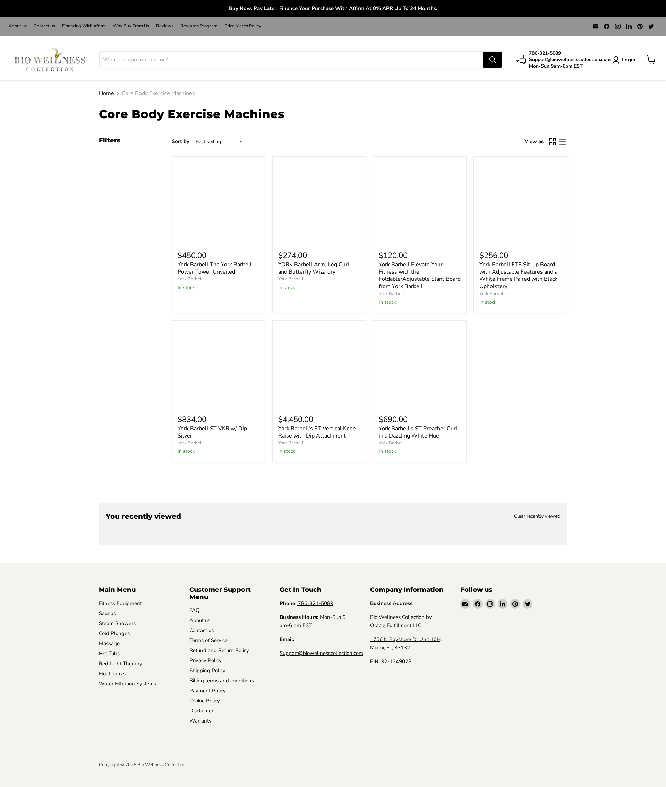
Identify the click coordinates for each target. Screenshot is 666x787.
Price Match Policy (242, 26)
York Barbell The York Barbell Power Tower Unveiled (215, 268)
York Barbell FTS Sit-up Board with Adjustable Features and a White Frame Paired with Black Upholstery (518, 275)
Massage (109, 643)
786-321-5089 (315, 603)
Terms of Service (208, 640)
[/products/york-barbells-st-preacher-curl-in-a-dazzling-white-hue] (420, 367)
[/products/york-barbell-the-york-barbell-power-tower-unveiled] (218, 203)
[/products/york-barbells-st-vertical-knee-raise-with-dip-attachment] (319, 367)
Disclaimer (201, 710)
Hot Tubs (109, 653)
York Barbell (190, 279)
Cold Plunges (114, 633)
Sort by (180, 142)
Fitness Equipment (120, 603)
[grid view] (552, 142)
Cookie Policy (204, 700)
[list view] (562, 142)
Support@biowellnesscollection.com (321, 653)
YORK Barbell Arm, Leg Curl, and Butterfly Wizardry (314, 268)
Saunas (107, 613)
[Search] (492, 60)
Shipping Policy (207, 670)
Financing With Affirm (84, 26)
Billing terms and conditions (221, 680)
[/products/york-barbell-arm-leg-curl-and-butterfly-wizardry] (319, 203)
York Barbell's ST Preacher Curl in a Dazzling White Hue (418, 432)
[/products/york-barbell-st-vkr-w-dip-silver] (218, 367)
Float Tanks (112, 673)
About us (18, 26)
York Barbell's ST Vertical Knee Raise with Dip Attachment (317, 432)
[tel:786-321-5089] (297, 603)
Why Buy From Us (131, 26)
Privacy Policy (205, 660)
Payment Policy (207, 690)
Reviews (164, 26)
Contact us (44, 26)
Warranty (200, 720)
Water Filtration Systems (127, 683)
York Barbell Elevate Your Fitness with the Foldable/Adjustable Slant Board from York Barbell (420, 275)
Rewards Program (198, 26)
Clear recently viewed (537, 516)
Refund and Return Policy (219, 650)
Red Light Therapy (120, 663)
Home (106, 93)
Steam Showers (117, 623)
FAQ (194, 610)
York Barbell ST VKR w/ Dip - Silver (214, 432)
